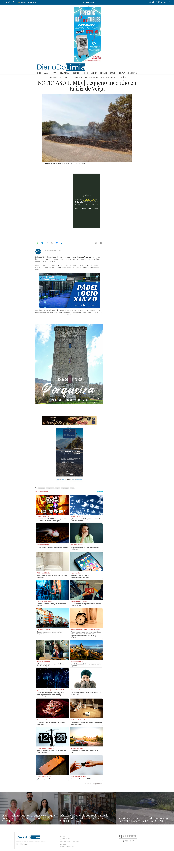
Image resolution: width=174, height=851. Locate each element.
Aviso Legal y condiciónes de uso (69, 841)
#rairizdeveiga (50, 488)
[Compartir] (150, 2)
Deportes (103, 73)
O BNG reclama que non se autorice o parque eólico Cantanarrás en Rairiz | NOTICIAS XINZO (28, 818)
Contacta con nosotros (128, 73)
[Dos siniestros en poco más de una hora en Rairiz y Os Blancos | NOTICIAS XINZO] (145, 808)
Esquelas (63, 844)
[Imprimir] (96, 243)
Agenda (94, 73)
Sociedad (85, 73)
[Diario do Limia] (61, 67)
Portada (62, 836)
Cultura (113, 73)
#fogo (72, 488)
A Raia (55, 73)
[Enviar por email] (101, 243)
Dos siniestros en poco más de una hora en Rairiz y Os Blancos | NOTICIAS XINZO (143, 819)
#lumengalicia (64, 488)
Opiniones (75, 73)
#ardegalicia (41, 488)
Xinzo (39, 73)
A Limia (46, 73)
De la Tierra (64, 73)
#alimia (57, 488)
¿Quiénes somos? (65, 839)
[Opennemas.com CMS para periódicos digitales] (128, 838)
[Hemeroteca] (169, 2)
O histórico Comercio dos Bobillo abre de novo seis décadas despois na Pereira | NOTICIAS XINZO (84, 818)
